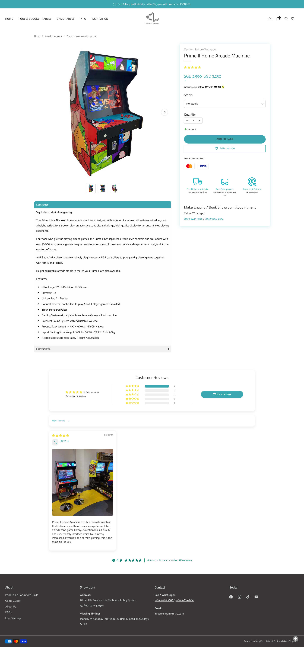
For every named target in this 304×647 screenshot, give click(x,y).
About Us (10, 606)
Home (9, 19)
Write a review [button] (222, 394)
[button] (192, 67)
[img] (60, 435)
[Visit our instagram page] (239, 597)
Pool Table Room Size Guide (21, 595)
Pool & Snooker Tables (35, 19)
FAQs (8, 612)
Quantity (190, 114)
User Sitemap (13, 618)
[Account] (270, 18)
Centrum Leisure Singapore (200, 49)
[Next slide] (164, 112)
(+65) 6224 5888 (193, 218)
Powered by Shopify (253, 641)
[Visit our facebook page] (231, 597)
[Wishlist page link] (295, 18)
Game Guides (13, 601)
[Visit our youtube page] (256, 597)
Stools (188, 95)
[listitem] (152, 4)
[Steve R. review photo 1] (82, 482)
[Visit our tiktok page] (248, 597)
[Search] (286, 18)
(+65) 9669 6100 (214, 218)
